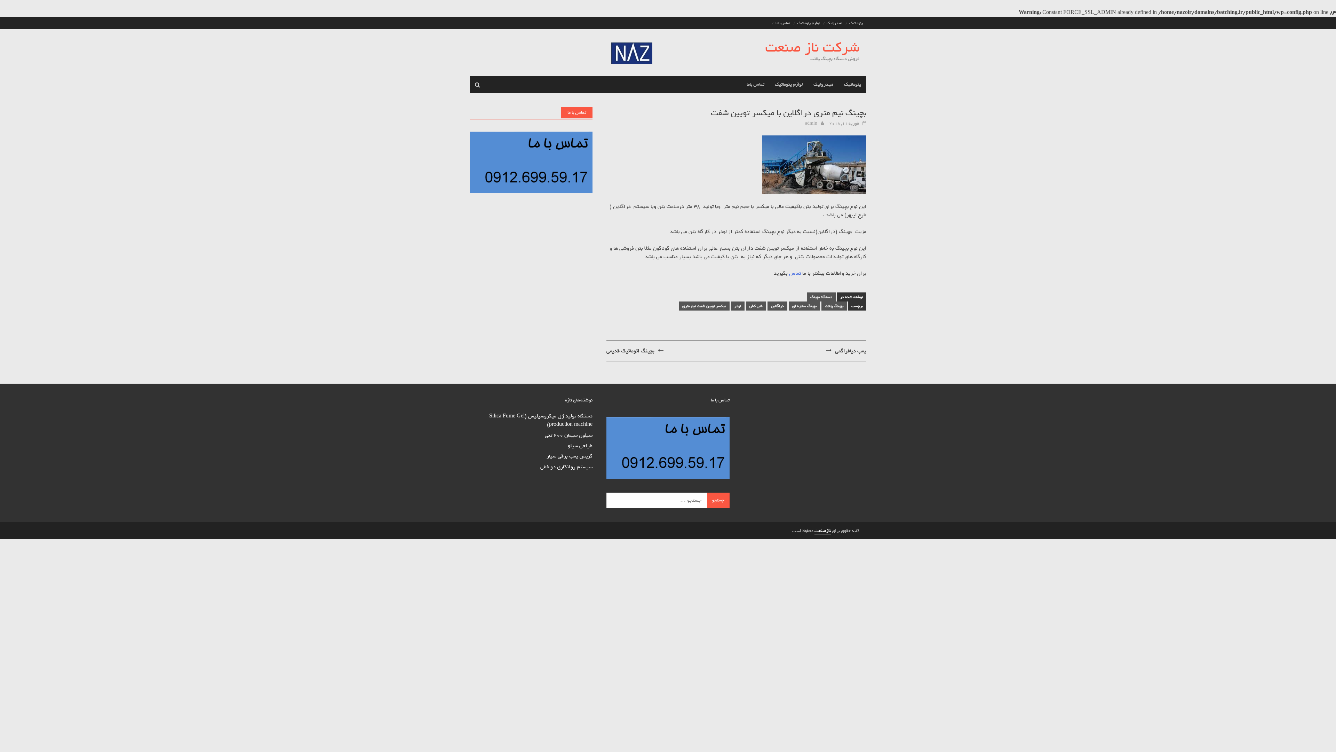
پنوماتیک (856, 23)
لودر (737, 306)
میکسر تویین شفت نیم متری (704, 306)
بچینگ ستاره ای (804, 306)
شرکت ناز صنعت (812, 48)
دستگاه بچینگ (821, 297)
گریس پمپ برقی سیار (570, 456)
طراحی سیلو (580, 445)
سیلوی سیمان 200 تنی (569, 435)
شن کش (756, 306)
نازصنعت (822, 530)
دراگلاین (777, 306)
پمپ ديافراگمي (850, 351)
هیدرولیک (834, 23)
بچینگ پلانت (834, 306)
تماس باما (783, 23)
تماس (795, 273)
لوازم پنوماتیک (808, 23)
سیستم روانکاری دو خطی (566, 467)
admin (811, 123)
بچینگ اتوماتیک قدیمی (630, 351)
